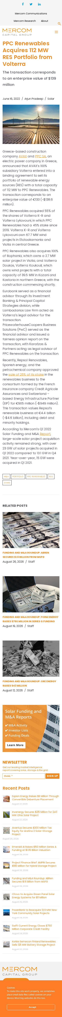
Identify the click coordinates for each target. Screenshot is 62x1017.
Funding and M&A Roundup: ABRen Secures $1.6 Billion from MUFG (32, 880)
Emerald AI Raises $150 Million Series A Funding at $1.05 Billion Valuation (34, 848)
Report (45, 434)
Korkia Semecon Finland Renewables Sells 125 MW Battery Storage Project (34, 943)
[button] (59, 24)
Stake (7, 482)
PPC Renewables (36, 476)
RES (51, 476)
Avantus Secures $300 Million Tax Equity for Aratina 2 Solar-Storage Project (32, 831)
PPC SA (40, 156)
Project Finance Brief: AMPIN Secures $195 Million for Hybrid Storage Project (34, 864)
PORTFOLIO (18, 476)
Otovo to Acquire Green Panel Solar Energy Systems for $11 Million (33, 895)
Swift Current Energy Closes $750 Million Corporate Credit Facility (32, 927)
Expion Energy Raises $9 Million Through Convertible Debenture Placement (35, 797)
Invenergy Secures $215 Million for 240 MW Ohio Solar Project (34, 813)
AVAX (23, 156)
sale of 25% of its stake (26, 374)
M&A (6, 476)
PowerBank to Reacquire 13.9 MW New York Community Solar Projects (34, 911)
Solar (51, 99)
